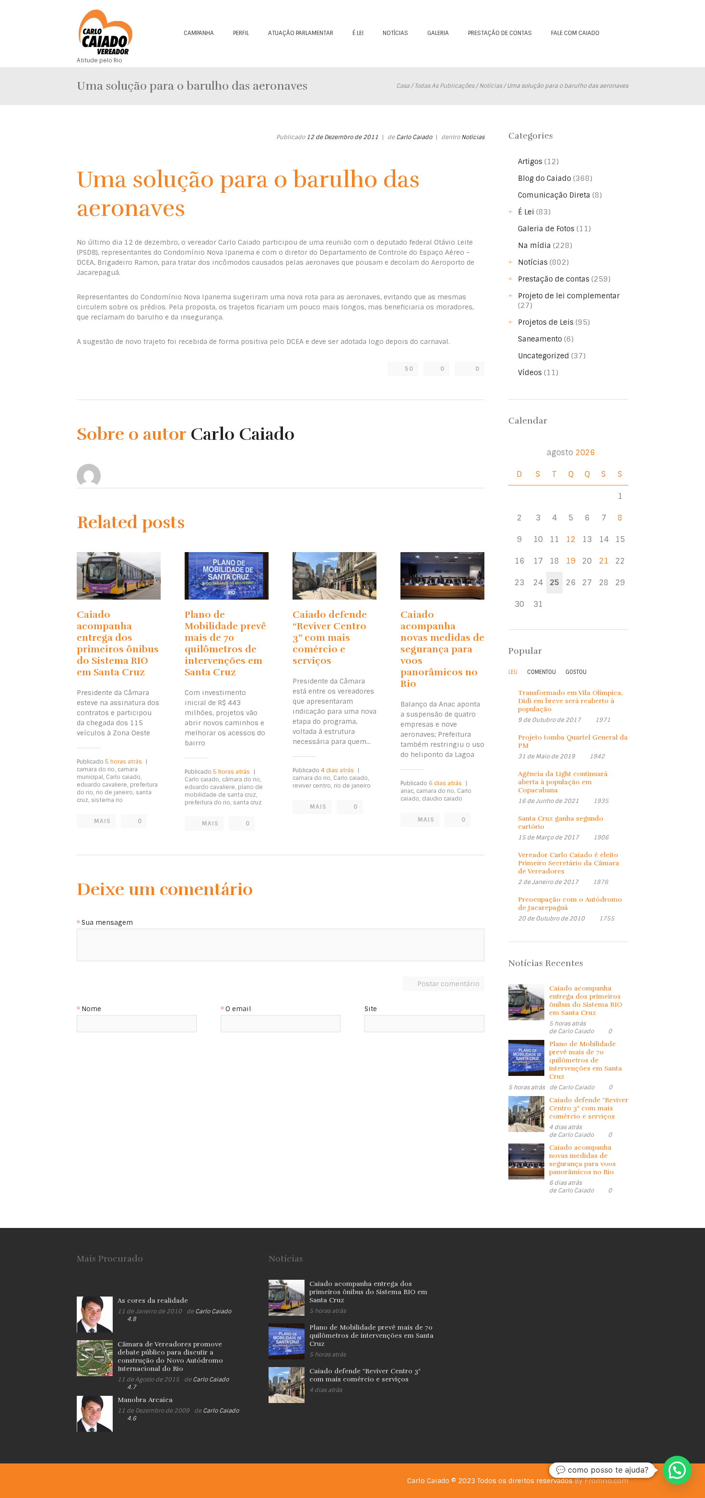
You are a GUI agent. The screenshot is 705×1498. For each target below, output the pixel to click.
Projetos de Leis (546, 322)
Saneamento (540, 339)
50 (409, 369)
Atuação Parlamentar (300, 33)
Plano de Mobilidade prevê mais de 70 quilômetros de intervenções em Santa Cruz (225, 643)
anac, (407, 791)
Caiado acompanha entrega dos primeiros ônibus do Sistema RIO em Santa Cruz (118, 643)
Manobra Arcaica (145, 1400)
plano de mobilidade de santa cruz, (224, 791)
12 (571, 539)
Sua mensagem (107, 923)
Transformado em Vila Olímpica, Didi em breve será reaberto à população (570, 701)
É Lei (358, 33)
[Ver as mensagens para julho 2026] (519, 452)
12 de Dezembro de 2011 (342, 137)
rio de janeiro (352, 786)
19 (571, 561)
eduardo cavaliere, (103, 785)
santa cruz (247, 802)
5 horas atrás (123, 762)
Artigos (530, 161)
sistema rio (107, 800)
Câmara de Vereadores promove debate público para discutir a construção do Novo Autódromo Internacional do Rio (170, 1356)
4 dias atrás (337, 770)
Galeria (438, 33)
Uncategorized (543, 356)
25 (554, 583)
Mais (102, 821)
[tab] (512, 674)
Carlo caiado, (124, 777)
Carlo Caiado (414, 137)
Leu (512, 672)
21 (604, 561)
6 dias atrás (445, 783)
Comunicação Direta (554, 195)
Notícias (395, 33)
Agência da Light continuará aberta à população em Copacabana (563, 782)
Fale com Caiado (575, 33)
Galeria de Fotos (546, 229)
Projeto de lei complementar (569, 296)
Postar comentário (448, 983)
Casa (403, 86)
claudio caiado (442, 798)
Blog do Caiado (544, 178)
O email (238, 1009)
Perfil (241, 33)
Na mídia (534, 245)
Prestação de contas (500, 33)
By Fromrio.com (601, 1480)
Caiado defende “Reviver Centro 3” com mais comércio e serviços (330, 638)
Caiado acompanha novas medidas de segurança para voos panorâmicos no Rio (442, 649)
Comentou (541, 672)
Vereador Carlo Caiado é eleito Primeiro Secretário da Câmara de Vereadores (568, 863)
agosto (571, 453)
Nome (91, 1009)
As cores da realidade (153, 1301)
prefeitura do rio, (208, 802)
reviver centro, (312, 786)
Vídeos (530, 372)
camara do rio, (96, 769)
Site (370, 1009)
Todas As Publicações (444, 86)
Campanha (199, 33)
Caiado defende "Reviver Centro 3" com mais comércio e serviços (588, 1108)
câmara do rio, (241, 779)
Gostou (576, 672)
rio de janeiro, (115, 792)
